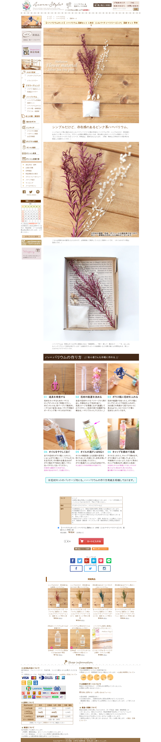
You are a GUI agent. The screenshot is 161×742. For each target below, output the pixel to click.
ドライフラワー (32, 80)
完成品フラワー (32, 92)
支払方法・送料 (31, 165)
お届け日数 (29, 168)
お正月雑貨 (31, 136)
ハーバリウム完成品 (34, 100)
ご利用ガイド (46, 723)
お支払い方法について (68, 674)
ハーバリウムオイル (34, 106)
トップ (49, 17)
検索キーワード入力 (119, 8)
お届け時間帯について (126, 672)
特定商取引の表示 (32, 174)
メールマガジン (31, 186)
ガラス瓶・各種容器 (34, 108)
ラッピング (29, 183)
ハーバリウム (60, 17)
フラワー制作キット (34, 89)
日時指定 (29, 171)
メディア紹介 (30, 180)
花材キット (31, 103)
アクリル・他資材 (33, 111)
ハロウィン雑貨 (32, 134)
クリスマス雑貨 (32, 131)
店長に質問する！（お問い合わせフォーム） (96, 692)
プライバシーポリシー (33, 177)
